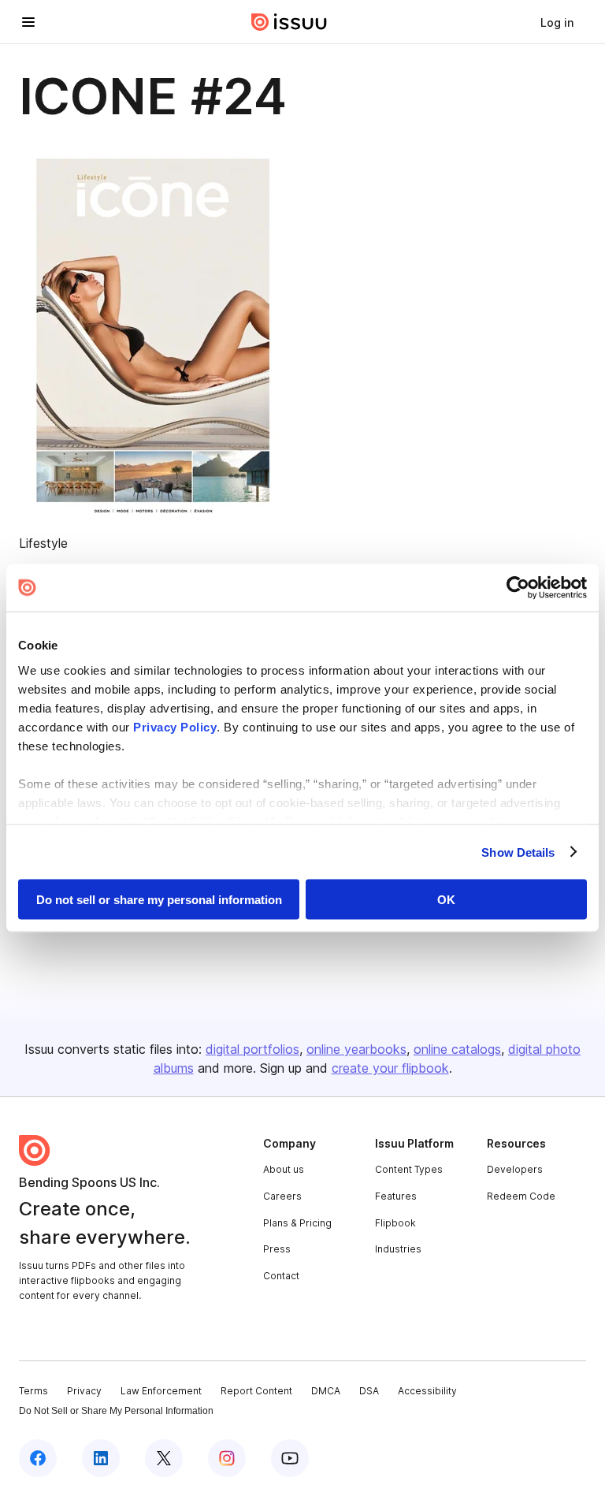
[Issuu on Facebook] (38, 1458)
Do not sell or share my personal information (159, 899)
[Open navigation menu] (28, 22)
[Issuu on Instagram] (227, 1458)
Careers (282, 1196)
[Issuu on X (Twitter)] (164, 1458)
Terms (33, 1391)
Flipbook (395, 1223)
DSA (369, 1391)
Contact (281, 1276)
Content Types (409, 1169)
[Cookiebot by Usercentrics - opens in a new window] (518, 588)
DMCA (325, 1391)
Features (396, 1196)
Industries (398, 1249)
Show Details (518, 851)
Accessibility (427, 1391)
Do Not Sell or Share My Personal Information (116, 1410)
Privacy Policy (175, 726)
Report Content (256, 1391)
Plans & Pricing (297, 1223)
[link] (557, 22)
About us (283, 1169)
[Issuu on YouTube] (290, 1458)
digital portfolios (252, 1049)
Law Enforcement (161, 1391)
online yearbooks (356, 1049)
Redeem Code (521, 1196)
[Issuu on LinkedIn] (101, 1458)
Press (277, 1249)
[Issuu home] (289, 22)
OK (446, 899)
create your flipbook (390, 1068)
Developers (515, 1169)
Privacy (84, 1391)
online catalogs (457, 1049)
